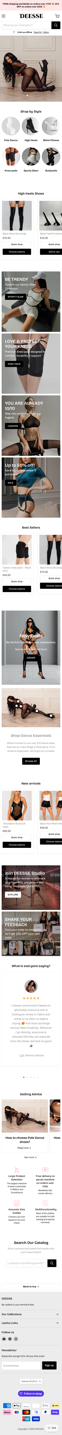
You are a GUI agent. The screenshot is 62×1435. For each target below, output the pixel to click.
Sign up (49, 1365)
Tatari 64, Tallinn (41, 32)
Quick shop (17, 244)
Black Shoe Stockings (14, 233)
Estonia (29, 1381)
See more (29, 1157)
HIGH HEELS (31, 77)
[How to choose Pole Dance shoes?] (25, 1116)
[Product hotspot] (18, 701)
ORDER (31, 658)
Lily (22, 1055)
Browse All (31, 761)
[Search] (55, 25)
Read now (23, 1148)
